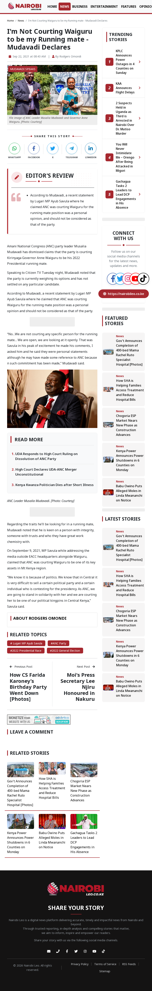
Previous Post (23, 666)
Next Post (84, 666)
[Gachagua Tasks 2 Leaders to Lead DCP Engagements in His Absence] (83, 821)
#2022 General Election (65, 650)
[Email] (49, 951)
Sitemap (104, 971)
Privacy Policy (79, 964)
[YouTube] (94, 951)
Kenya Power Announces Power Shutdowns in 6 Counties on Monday (20, 842)
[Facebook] (67, 951)
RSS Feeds (129, 964)
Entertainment (104, 6)
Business (79, 6)
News (64, 6)
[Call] (58, 951)
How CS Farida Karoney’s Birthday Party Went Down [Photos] (28, 686)
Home (52, 6)
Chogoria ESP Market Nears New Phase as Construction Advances (80, 790)
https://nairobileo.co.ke (126, 294)
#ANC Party (58, 643)
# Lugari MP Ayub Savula (26, 643)
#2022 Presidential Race (25, 650)
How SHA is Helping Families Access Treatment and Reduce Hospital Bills (52, 788)
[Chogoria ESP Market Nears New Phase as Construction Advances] (83, 769)
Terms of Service (105, 964)
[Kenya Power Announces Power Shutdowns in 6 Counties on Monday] (20, 821)
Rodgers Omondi (70, 56)
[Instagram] (85, 951)
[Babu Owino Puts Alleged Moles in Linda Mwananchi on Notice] (52, 821)
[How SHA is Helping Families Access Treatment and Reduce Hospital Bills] (52, 768)
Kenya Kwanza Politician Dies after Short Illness (54, 484)
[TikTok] (103, 951)
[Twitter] (76, 951)
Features (128, 6)
